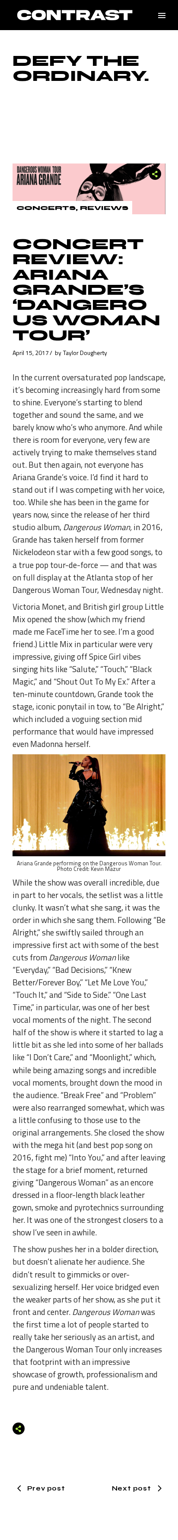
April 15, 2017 (31, 352)
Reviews (104, 208)
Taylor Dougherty (85, 352)
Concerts (46, 208)
